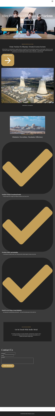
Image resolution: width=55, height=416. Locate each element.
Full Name (3, 353)
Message (3, 357)
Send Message (7, 365)
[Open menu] (52, 1)
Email (2, 355)
